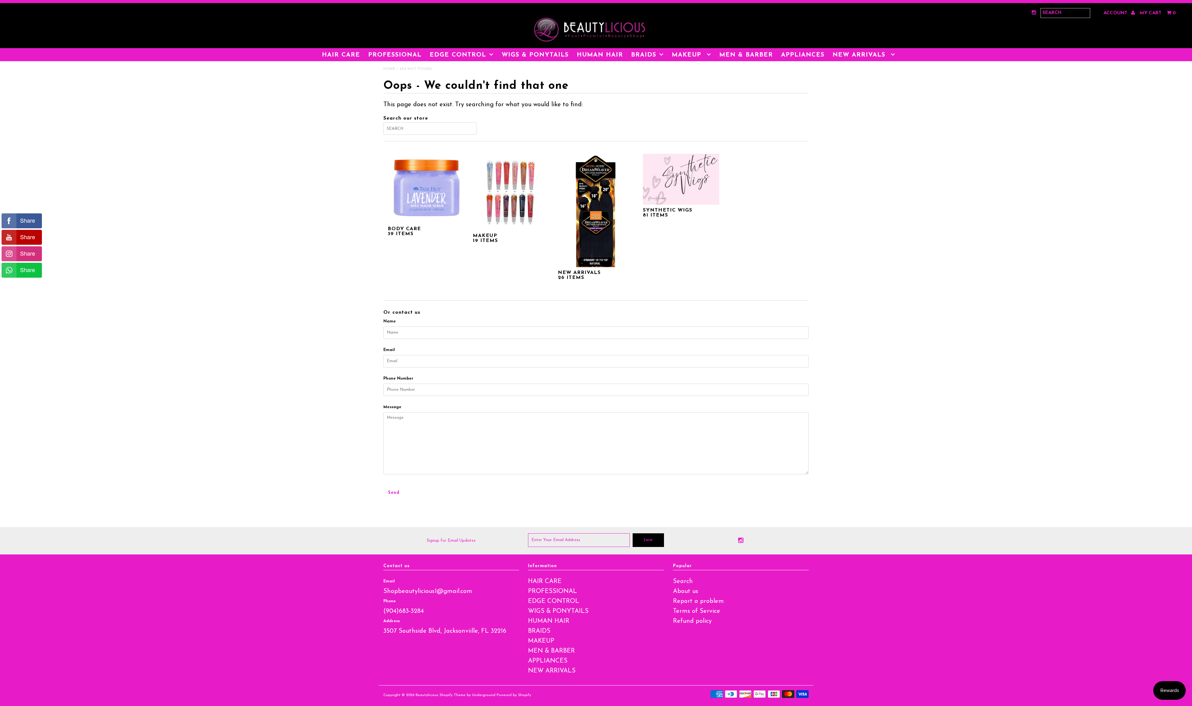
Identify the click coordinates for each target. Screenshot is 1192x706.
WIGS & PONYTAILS (535, 55)
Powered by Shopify (514, 695)
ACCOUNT (1116, 13)
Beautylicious (427, 695)
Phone (389, 601)
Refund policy (692, 621)
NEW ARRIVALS (860, 55)
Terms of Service (696, 611)
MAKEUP (688, 55)
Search (683, 581)
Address (391, 621)
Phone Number (398, 378)
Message (392, 407)
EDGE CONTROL (458, 55)
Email (389, 350)
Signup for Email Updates (451, 541)
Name (389, 321)
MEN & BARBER (746, 55)
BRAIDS (643, 55)
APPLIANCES (802, 55)
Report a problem (698, 601)
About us (685, 591)
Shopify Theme (453, 695)
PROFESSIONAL (395, 55)
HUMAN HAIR (600, 55)
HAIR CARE (341, 55)
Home (389, 69)
